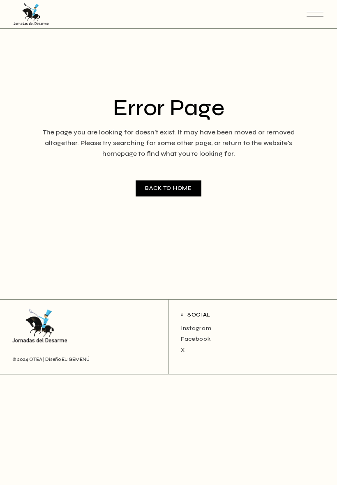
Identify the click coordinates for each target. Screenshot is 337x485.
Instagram (196, 328)
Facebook (196, 338)
